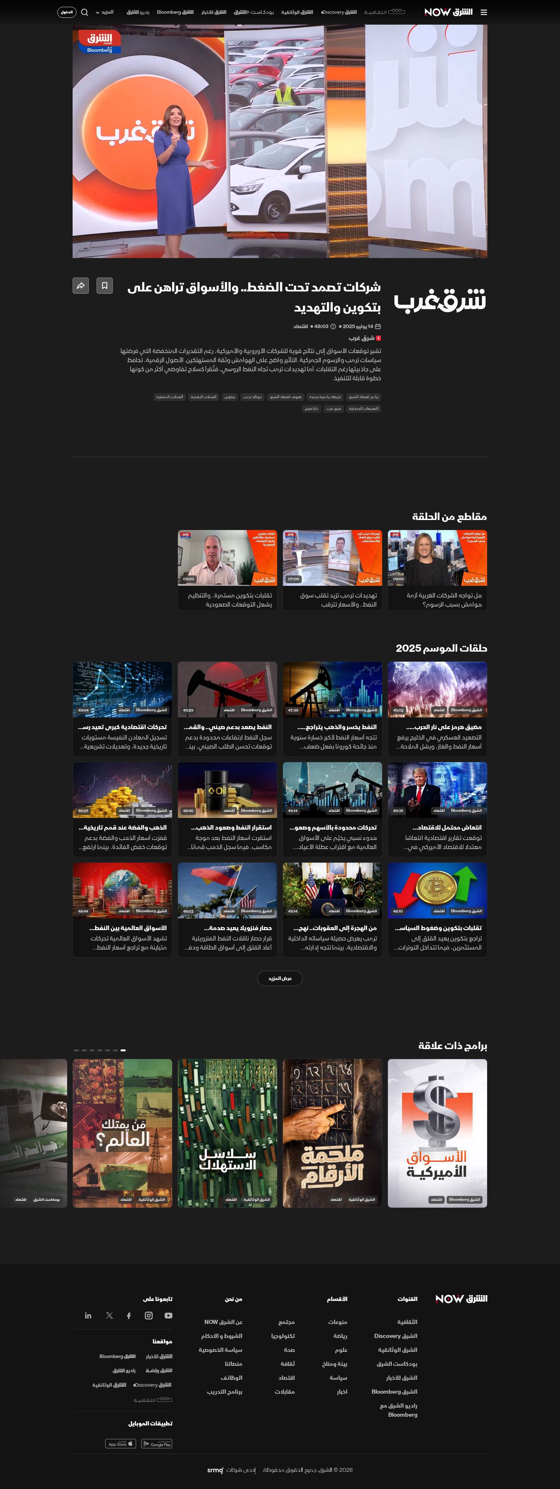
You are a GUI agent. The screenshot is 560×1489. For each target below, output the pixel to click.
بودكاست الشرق (46, 1200)
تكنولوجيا (283, 1336)
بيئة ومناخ (334, 1364)
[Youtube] (165, 1315)
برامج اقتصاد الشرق (364, 397)
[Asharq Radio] (124, 1371)
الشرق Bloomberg (466, 710)
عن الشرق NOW (223, 1322)
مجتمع (286, 1322)
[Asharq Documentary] (109, 1385)
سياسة (338, 1378)
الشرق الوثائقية (362, 1200)
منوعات (337, 1322)
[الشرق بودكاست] (254, 12)
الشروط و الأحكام (221, 1336)
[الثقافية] (385, 12)
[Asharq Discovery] (152, 1385)
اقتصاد (439, 710)
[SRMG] (215, 1470)
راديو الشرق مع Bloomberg (398, 1410)
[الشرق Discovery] (339, 12)
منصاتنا (233, 1364)
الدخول (67, 12)
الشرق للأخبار (401, 1378)
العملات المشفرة (169, 397)
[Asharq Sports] (159, 1371)
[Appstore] (120, 1443)
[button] (282, 143)
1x (430, 247)
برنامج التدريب (224, 1392)
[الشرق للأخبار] (214, 12)
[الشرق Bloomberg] (175, 12)
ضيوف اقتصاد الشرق (286, 397)
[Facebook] (126, 1315)
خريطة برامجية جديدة (325, 397)
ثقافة (288, 1364)
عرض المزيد (280, 978)
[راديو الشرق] (137, 12)
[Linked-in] (86, 1316)
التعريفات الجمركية (364, 409)
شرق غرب (333, 409)
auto (454, 247)
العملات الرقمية (203, 397)
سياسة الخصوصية (220, 1350)
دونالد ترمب (252, 397)
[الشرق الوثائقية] (297, 12)
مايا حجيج (312, 409)
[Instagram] (145, 1315)
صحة (289, 1350)
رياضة (340, 1336)
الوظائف (231, 1378)
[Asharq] (159, 1356)
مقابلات (285, 1392)
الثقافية (407, 1322)
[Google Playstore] (156, 1443)
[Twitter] (106, 1315)
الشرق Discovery (395, 1336)
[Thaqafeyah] (153, 1399)
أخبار (342, 1392)
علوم (341, 1350)
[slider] (280, 237)
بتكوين (229, 397)
